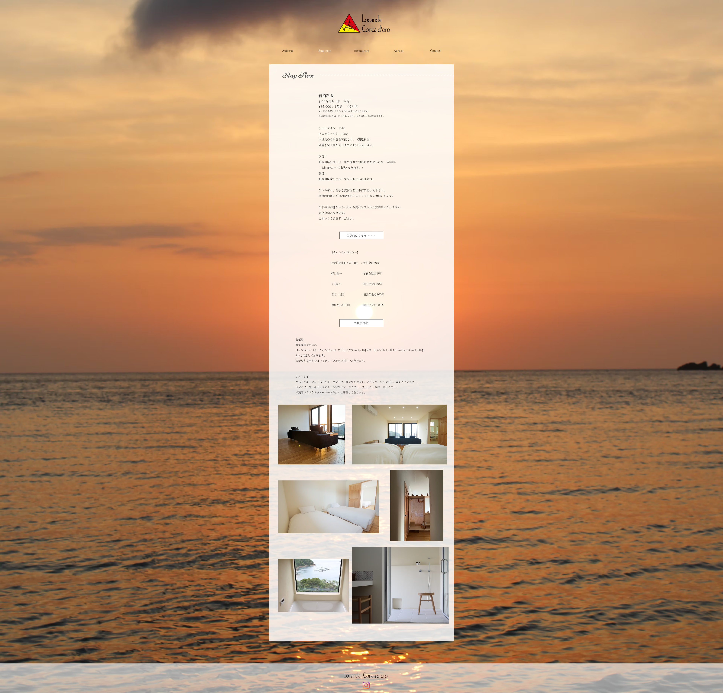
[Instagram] (366, 685)
